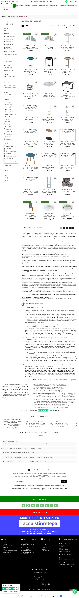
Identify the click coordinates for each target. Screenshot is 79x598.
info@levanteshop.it (33, 298)
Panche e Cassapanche (8, 47)
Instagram (47, 505)
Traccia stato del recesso (39, 572)
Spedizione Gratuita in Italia (10, 1)
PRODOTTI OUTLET (39, 512)
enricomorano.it (10, 556)
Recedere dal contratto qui (39, 569)
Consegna (25, 543)
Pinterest (42, 505)
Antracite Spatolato (12, 156)
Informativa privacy (28, 552)
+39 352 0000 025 (58, 298)
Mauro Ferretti (10, 114)
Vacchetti (9, 136)
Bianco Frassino (11, 146)
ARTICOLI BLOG (39, 499)
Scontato (9, 70)
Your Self (8, 139)
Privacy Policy (43, 485)
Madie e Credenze (10, 36)
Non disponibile (11, 87)
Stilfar (7, 124)
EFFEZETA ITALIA (11, 99)
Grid (23, 26)
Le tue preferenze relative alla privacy (46, 596)
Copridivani (7, 28)
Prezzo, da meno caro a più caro (66, 27)
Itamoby (8, 107)
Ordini (44, 544)
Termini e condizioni (28, 544)
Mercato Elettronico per (39, 531)
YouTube (37, 505)
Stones (8, 126)
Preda (7, 117)
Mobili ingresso (9, 39)
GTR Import (9, 102)
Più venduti (6, 547)
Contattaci (25, 549)
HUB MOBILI (9, 104)
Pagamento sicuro (28, 547)
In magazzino (10, 85)
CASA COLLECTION (11, 94)
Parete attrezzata (9, 51)
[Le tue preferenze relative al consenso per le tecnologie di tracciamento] (1, 448)
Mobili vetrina (8, 44)
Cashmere (9, 158)
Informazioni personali (49, 543)
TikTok (56, 505)
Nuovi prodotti (7, 546)
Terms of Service (54, 485)
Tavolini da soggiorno (10, 54)
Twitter (28, 505)
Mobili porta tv (8, 42)
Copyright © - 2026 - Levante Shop (39, 589)
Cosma (8, 97)
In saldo (8, 67)
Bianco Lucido (11, 161)
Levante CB (9, 112)
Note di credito (46, 546)
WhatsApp (69, 566)
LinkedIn (51, 505)
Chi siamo (25, 546)
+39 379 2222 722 (66, 554)
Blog (4, 549)
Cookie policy (26, 553)
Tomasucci (9, 134)
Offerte (5, 544)
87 (70, 228)
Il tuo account (49, 539)
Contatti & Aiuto (73, 1)
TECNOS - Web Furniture (11, 131)
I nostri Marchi (7, 552)
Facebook (23, 505)
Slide (7, 122)
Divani (6, 31)
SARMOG (9, 119)
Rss (33, 505)
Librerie (6, 33)
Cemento (9, 148)
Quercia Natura (11, 151)
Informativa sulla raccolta (24, 596)
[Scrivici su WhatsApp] (66, 1)
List (26, 26)
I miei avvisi (45, 550)
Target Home (10, 129)
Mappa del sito (26, 550)
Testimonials (6, 543)
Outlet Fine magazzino (10, 550)
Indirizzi (44, 547)
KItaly (8, 109)
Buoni (44, 549)
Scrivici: (67, 560)
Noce (8, 153)
